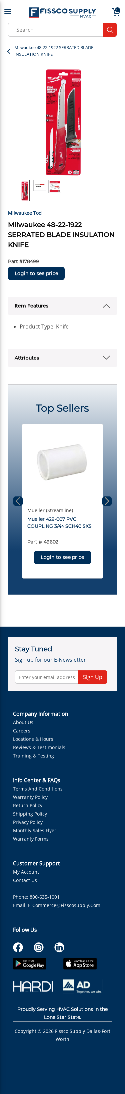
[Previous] (18, 501)
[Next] (107, 501)
